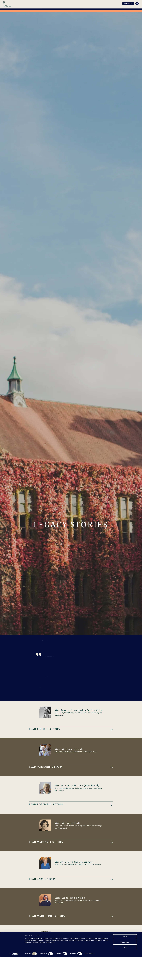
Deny (125, 947)
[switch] (50, 953)
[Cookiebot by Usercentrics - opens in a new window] (14, 954)
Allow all (125, 936)
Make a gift (128, 4)
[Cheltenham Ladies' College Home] (9, 5)
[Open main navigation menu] (137, 4)
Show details (89, 953)
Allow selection (125, 942)
